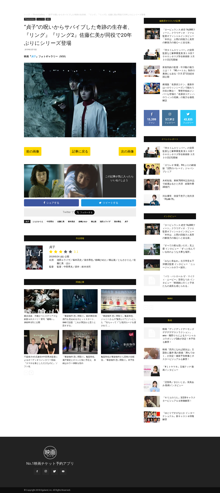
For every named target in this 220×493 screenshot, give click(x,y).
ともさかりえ (38, 221)
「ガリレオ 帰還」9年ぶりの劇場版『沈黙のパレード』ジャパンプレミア (179, 168)
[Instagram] (46, 471)
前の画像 (32, 151)
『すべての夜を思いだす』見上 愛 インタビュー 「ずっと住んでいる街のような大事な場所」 (179, 248)
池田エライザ (105, 221)
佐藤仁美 (60, 221)
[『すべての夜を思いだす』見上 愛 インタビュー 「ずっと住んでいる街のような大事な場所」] (152, 249)
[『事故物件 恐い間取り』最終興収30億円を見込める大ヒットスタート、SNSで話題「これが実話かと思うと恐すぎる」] (80, 301)
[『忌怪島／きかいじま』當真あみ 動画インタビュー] (152, 386)
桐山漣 (93, 221)
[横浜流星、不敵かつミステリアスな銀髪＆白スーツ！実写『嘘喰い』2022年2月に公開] (41, 301)
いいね (151, 111)
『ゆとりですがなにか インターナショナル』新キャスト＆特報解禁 (179, 416)
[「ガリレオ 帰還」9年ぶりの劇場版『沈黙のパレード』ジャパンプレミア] (152, 169)
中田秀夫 (50, 221)
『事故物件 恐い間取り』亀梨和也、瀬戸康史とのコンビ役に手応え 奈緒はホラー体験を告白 (79, 360)
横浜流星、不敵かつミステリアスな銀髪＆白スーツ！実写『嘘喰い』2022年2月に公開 (40, 319)
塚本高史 (71, 221)
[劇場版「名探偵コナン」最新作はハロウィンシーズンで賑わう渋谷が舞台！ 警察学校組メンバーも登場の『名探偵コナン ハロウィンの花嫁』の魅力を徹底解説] (152, 88)
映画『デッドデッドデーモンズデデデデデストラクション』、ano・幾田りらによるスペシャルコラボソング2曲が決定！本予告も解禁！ (179, 335)
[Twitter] (54, 471)
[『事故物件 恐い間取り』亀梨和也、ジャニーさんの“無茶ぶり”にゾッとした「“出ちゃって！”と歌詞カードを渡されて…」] (118, 301)
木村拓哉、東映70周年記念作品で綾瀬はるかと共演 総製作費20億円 (178, 183)
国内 (48, 19)
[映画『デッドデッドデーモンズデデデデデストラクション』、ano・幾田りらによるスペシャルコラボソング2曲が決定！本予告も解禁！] (152, 333)
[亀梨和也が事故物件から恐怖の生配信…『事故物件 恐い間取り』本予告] (118, 342)
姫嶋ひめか (83, 221)
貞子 (33, 56)
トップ (27, 14)
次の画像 (127, 151)
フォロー (169, 111)
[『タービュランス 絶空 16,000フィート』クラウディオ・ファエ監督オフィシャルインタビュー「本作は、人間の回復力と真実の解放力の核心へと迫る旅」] (152, 33)
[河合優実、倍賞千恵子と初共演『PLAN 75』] (152, 200)
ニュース (40, 19)
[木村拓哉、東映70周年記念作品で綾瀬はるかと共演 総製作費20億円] (152, 184)
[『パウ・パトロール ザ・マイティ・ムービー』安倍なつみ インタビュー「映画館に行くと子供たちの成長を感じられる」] (152, 280)
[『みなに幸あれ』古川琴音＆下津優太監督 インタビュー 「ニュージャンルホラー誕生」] (152, 265)
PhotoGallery (39, 14)
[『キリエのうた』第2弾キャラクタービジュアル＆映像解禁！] (152, 401)
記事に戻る (80, 151)
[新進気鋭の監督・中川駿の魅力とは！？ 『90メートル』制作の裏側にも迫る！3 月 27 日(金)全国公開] (152, 71)
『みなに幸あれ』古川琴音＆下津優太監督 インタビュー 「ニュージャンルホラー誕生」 (179, 264)
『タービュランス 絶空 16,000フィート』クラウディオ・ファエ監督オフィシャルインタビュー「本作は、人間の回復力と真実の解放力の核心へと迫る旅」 (179, 36)
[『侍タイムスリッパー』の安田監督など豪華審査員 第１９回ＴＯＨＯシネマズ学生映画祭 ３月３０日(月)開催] (152, 54)
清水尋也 (117, 221)
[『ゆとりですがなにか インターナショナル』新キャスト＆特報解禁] (152, 417)
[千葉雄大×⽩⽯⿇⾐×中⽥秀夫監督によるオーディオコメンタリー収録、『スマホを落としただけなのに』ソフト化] (41, 342)
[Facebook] (37, 471)
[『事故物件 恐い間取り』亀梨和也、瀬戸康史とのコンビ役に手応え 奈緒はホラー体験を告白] (80, 342)
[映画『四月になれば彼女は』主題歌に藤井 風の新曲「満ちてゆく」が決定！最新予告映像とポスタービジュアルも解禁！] (152, 353)
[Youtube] (63, 471)
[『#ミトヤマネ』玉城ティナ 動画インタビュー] (152, 370)
